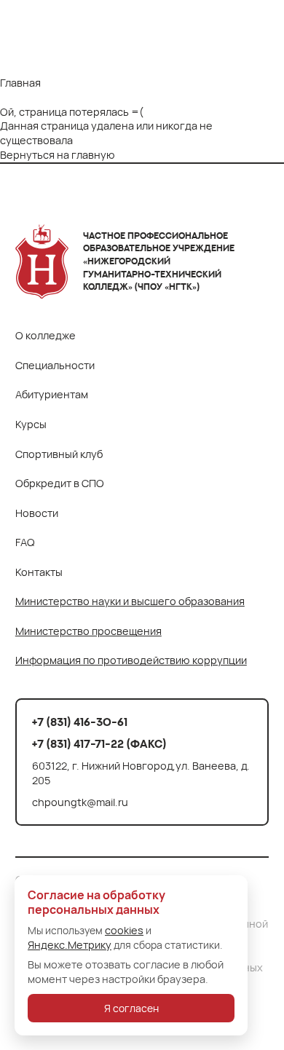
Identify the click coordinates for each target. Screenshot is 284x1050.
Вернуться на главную (57, 154)
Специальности (55, 365)
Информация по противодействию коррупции (131, 660)
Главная (20, 82)
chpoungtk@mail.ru (80, 801)
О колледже (45, 335)
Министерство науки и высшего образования (130, 601)
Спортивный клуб (59, 454)
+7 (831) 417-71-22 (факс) (99, 743)
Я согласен (131, 1008)
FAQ (25, 542)
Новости (36, 513)
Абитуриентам (51, 394)
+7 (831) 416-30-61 (79, 722)
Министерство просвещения (88, 631)
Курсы (31, 424)
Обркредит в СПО (59, 483)
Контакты (39, 572)
